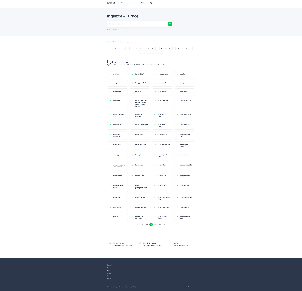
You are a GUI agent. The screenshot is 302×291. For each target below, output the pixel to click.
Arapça (109, 267)
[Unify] (111, 3)
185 (151, 224)
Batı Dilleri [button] (143, 3)
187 (160, 224)
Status (126, 287)
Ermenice (109, 273)
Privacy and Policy (112, 287)
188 (164, 224)
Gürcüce (109, 276)
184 (147, 224)
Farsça (109, 270)
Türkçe (122, 42)
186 (155, 224)
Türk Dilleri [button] (120, 3)
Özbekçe (109, 265)
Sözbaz (109, 42)
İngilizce (115, 42)
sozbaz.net (192, 287)
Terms (121, 287)
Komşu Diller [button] (132, 3)
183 (142, 224)
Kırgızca (109, 278)
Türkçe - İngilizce (112, 30)
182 (138, 224)
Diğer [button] (151, 3)
